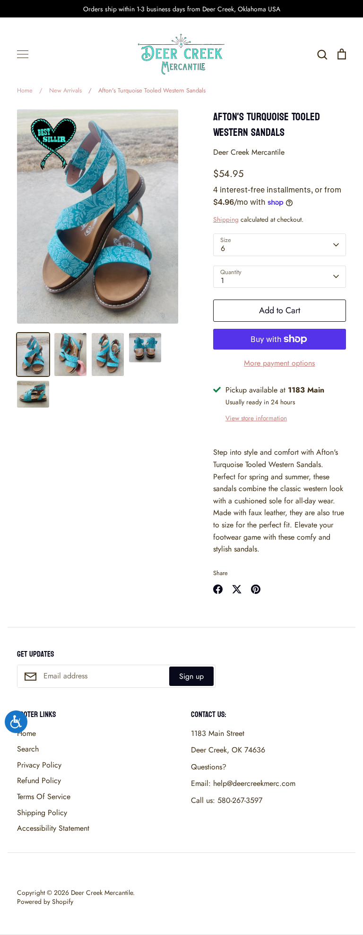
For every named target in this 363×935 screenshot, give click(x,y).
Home (26, 733)
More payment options (279, 363)
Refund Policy (39, 780)
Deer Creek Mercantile (249, 152)
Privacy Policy (39, 765)
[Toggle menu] (22, 54)
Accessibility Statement (53, 828)
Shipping (226, 219)
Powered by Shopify (45, 901)
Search (28, 748)
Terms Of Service (43, 796)
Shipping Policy (42, 812)
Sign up (191, 676)
